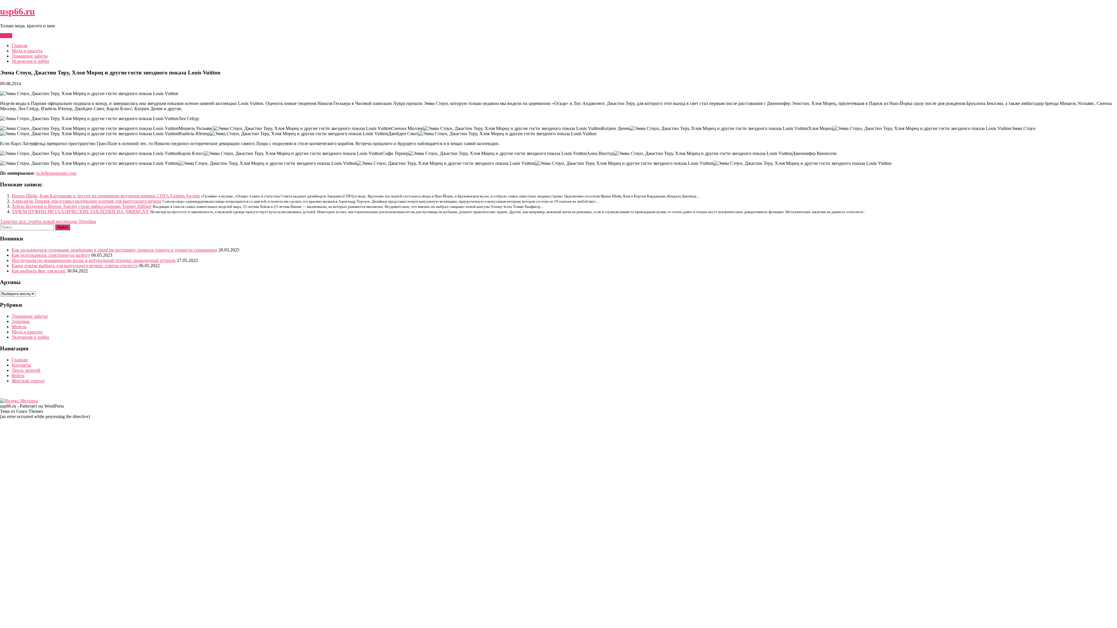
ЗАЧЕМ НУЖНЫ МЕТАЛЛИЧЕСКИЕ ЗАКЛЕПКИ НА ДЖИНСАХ (80, 211)
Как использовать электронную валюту (51, 255)
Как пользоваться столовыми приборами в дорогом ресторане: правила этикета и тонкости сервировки (114, 249)
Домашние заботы (30, 55)
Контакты (21, 365)
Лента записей (26, 370)
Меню (6, 35)
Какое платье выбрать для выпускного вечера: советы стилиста (75, 265)
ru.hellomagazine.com (56, 173)
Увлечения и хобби (30, 61)
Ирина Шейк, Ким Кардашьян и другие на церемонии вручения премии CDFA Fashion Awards (106, 195)
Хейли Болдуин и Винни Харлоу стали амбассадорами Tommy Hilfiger (82, 206)
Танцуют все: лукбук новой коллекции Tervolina (48, 221)
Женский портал (28, 380)
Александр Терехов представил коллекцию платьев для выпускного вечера (86, 201)
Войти (18, 375)
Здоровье (21, 321)
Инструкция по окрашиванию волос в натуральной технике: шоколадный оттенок (94, 260)
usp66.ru (17, 11)
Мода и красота (27, 50)
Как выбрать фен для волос (39, 270)
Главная (19, 45)
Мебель (19, 326)
